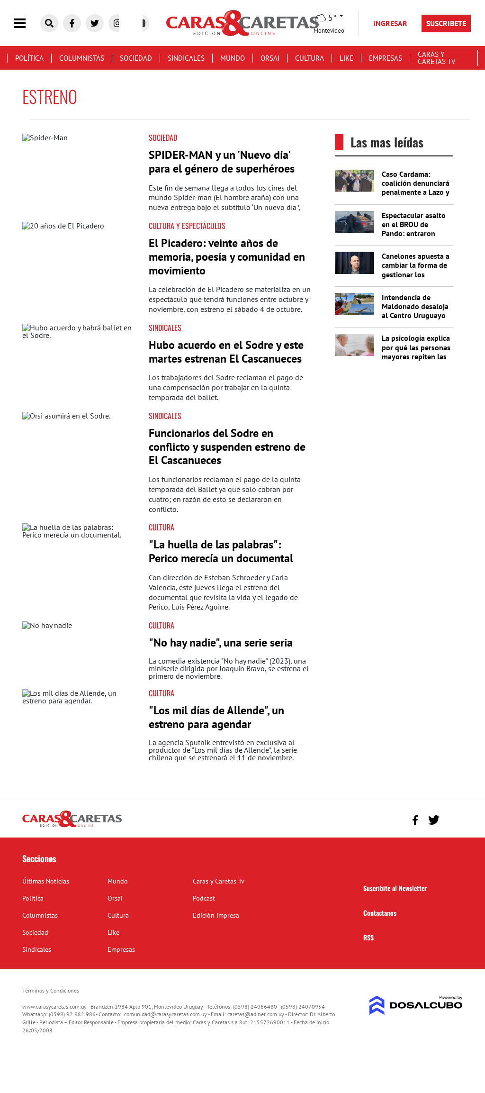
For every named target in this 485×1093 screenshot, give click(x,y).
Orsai (269, 58)
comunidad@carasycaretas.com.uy (165, 1014)
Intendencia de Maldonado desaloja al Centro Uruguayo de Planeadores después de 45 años (415, 315)
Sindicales (186, 58)
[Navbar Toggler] (27, 23)
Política (29, 58)
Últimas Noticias (45, 881)
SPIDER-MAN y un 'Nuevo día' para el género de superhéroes (222, 161)
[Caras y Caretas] (72, 826)
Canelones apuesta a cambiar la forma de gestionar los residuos (415, 269)
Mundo (232, 58)
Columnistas (81, 58)
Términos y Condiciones (50, 990)
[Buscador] (49, 23)
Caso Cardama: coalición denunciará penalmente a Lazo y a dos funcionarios (415, 187)
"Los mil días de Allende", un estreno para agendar (216, 717)
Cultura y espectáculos (187, 225)
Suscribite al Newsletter (395, 888)
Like (346, 58)
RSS (368, 937)
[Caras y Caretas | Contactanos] (452, 819)
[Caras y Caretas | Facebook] (72, 23)
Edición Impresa (216, 915)
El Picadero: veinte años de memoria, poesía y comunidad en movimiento (227, 257)
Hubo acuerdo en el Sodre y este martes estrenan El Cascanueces (226, 351)
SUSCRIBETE (446, 23)
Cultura (309, 58)
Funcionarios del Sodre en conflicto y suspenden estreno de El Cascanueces (227, 447)
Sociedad (136, 58)
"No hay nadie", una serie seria (221, 642)
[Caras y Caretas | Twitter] (95, 23)
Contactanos (379, 913)
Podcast (204, 898)
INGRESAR (390, 23)
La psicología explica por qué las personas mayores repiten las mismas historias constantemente (416, 356)
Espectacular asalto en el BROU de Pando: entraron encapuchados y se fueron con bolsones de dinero (415, 237)
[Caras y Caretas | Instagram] (117, 23)
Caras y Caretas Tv (437, 58)
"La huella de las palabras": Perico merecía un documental (221, 551)
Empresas (385, 58)
